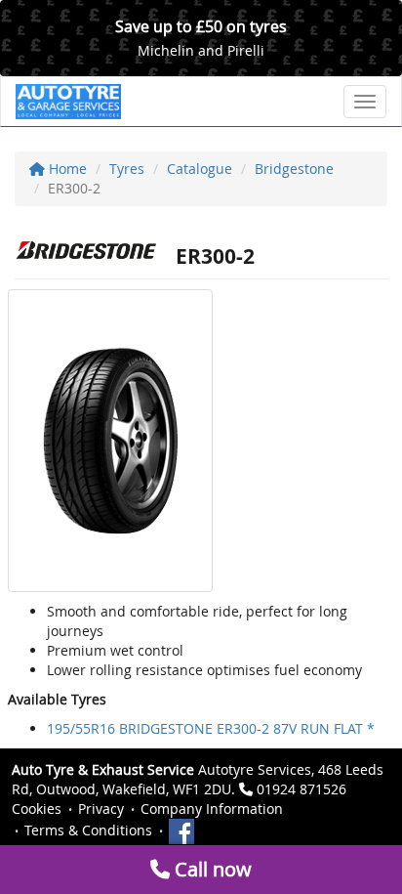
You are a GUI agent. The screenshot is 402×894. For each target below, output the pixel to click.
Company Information (212, 808)
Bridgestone (294, 168)
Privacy (101, 808)
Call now (211, 869)
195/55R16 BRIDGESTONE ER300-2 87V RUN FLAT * (211, 728)
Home (66, 168)
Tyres (126, 168)
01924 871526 (301, 789)
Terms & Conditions (88, 830)
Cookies (36, 808)
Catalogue (199, 168)
